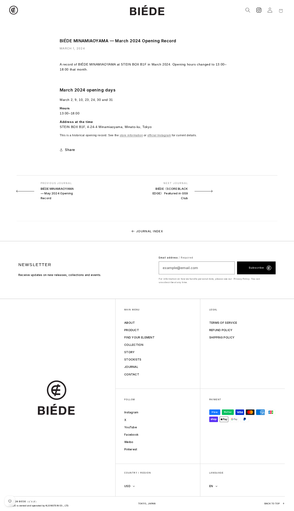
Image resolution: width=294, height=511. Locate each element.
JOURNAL (131, 367)
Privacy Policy (242, 279)
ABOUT (129, 322)
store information (131, 135)
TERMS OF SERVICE (223, 322)
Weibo (128, 442)
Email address (176, 257)
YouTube (130, 427)
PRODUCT (131, 330)
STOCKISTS (132, 359)
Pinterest (130, 449)
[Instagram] (259, 10)
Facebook (131, 434)
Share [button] (70, 150)
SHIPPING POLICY (222, 337)
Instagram (131, 412)
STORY (129, 352)
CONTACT (131, 374)
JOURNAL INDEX (149, 231)
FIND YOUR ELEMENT (139, 337)
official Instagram (159, 135)
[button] (14, 10)
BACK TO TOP (274, 503)
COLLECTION (133, 344)
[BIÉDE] (62, 397)
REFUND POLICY (221, 330)
